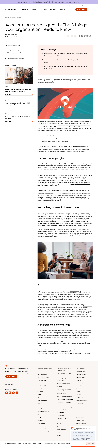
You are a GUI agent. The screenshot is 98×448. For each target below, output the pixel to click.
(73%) (39, 218)
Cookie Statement (37, 443)
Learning (40, 403)
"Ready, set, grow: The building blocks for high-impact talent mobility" (70, 344)
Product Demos (80, 420)
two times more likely (52, 216)
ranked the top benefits (82, 128)
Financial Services (61, 418)
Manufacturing (61, 427)
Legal (19, 443)
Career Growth (16, 17)
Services (40, 426)
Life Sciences (60, 424)
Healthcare (60, 421)
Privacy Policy (27, 443)
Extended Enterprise (43, 406)
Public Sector (60, 415)
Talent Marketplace (43, 386)
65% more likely (87, 306)
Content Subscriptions (43, 412)
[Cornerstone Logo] (10, 9)
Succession (40, 391)
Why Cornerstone (80, 368)
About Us (78, 380)
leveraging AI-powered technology (81, 184)
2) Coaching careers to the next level (17, 53)
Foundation (79, 383)
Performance (41, 394)
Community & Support (11, 389)
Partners (71, 6)
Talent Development (43, 383)
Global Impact (80, 397)
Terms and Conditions (50, 443)
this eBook (68, 352)
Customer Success (81, 374)
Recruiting (40, 389)
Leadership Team (80, 371)
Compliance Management (63, 383)
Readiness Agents (42, 374)
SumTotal (40, 417)
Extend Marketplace (43, 432)
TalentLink (40, 420)
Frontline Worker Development (65, 399)
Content (40, 409)
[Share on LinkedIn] (72, 36)
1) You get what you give (14, 50)
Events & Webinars (81, 423)
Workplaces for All (61, 410)
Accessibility (79, 403)
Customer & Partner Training (64, 407)
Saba (39, 414)
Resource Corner (80, 418)
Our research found (43, 175)
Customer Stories (80, 377)
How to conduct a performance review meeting (16, 113)
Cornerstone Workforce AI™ (45, 368)
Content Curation (61, 394)
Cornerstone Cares (81, 386)
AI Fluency (59, 386)
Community (88, 6)
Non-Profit (59, 435)
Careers (78, 391)
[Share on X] (75, 36)
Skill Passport (41, 423)
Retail (58, 432)
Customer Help (79, 6)
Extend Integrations (43, 429)
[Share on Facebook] (68, 36)
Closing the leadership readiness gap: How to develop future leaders (18, 68)
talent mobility (74, 291)
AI (38, 371)
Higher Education (61, 429)
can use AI (76, 308)
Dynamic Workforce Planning (64, 396)
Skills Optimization (42, 380)
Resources (8, 17)
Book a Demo (81, 9)
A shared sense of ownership (15, 59)
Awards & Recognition (82, 400)
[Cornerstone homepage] (19, 366)
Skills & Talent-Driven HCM (64, 373)
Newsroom (79, 389)
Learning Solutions (42, 400)
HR (38, 397)
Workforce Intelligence (43, 377)
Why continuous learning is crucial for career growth (18, 100)
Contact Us (8, 387)
